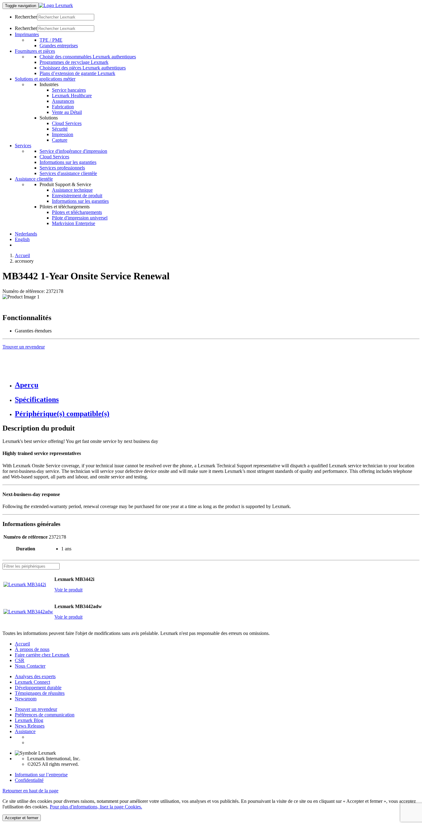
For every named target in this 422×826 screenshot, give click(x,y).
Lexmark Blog (29, 720)
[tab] (217, 385)
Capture (59, 140)
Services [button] (23, 145)
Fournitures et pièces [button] (35, 51)
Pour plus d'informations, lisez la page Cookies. (96, 806)
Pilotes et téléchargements (77, 212)
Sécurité (60, 128)
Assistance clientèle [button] (34, 178)
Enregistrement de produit (77, 195)
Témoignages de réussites (40, 693)
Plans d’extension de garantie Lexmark (77, 73)
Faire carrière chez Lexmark (42, 654)
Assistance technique (72, 190)
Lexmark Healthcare (72, 95)
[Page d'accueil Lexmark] (56, 5)
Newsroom (25, 698)
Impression (62, 134)
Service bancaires (69, 90)
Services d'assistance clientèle (68, 173)
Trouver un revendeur (36, 709)
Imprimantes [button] (27, 34)
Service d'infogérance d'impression (73, 151)
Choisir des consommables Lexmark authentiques (88, 56)
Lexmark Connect (32, 682)
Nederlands (26, 233)
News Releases (29, 725)
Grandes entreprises (59, 45)
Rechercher (26, 16)
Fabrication (63, 106)
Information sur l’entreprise (41, 774)
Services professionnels (62, 167)
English (22, 239)
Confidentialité (29, 780)
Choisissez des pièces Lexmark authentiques (83, 67)
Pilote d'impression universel (80, 217)
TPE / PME (51, 40)
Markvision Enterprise (73, 223)
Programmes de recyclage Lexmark (74, 62)
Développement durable (38, 687)
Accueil (22, 255)
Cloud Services (67, 123)
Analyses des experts (35, 676)
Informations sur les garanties (68, 162)
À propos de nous (32, 649)
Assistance (25, 731)
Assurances (63, 101)
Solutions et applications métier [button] (45, 78)
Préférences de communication (44, 714)
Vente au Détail (67, 112)
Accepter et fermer (21, 818)
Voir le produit (68, 589)
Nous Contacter (30, 666)
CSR (19, 660)
